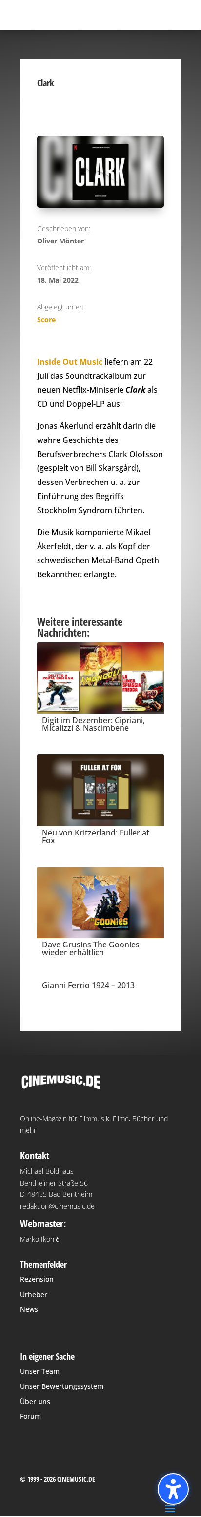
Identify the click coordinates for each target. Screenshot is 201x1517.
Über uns (35, 1401)
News (29, 1309)
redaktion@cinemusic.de (57, 1205)
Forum (30, 1416)
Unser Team (40, 1371)
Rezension (37, 1279)
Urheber (33, 1294)
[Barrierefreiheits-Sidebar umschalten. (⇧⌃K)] (173, 1489)
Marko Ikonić (39, 1239)
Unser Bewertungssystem (61, 1386)
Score (46, 319)
